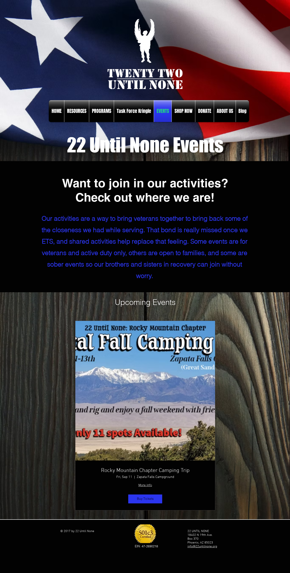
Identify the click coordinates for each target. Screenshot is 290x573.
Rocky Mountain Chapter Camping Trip (145, 470)
